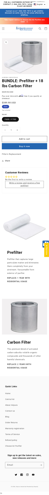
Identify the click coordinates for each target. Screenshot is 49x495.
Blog (7, 417)
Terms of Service (12, 434)
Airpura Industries (21, 486)
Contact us (10, 411)
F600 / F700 (10, 119)
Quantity (5, 125)
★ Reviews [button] (46, 250)
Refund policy (11, 440)
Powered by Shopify (32, 486)
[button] (3, 28)
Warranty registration (14, 428)
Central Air (10, 399)
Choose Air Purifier (13, 446)
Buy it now (24, 146)
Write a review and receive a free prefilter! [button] (24, 184)
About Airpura (11, 405)
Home (7, 393)
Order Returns (11, 422)
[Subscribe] (41, 465)
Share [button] (7, 161)
